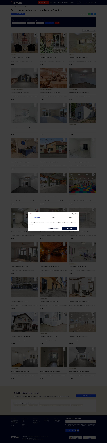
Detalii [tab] (53, 217)
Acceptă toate (69, 228)
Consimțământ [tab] (37, 217)
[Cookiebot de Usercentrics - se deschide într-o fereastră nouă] (72, 214)
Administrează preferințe (53, 228)
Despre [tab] (70, 217)
